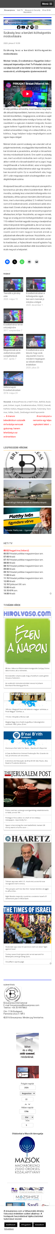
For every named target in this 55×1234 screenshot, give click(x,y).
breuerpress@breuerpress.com (24, 1005)
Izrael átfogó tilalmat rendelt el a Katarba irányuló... (26, 502)
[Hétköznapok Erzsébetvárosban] (13, 378)
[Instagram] (36, 29)
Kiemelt (47, 405)
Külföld (7, 409)
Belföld (42, 402)
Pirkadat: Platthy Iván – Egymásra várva (21, 530)
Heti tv (8, 543)
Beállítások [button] (11, 1225)
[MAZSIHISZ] (27, 1200)
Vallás (10, 412)
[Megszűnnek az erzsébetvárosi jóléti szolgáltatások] (13, 341)
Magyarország (23, 409)
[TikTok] (27, 29)
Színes (33, 409)
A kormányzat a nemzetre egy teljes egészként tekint (42, 420)
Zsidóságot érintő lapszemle (32, 412)
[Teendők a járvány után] (13, 284)
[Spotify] (32, 29)
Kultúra (13, 409)
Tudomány (41, 409)
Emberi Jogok (14, 405)
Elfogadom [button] (26, 1225)
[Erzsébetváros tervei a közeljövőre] (13, 316)
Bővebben (9, 1229)
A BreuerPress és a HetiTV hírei (25, 402)
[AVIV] (14, 1193)
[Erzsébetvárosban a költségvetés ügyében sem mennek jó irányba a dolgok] (36, 284)
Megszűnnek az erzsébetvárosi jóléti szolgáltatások (12, 353)
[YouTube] (23, 29)
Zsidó (16, 412)
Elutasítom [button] (39, 1225)
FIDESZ (40, 405)
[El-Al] (31, 1193)
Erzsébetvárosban (28, 405)
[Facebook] (19, 29)
